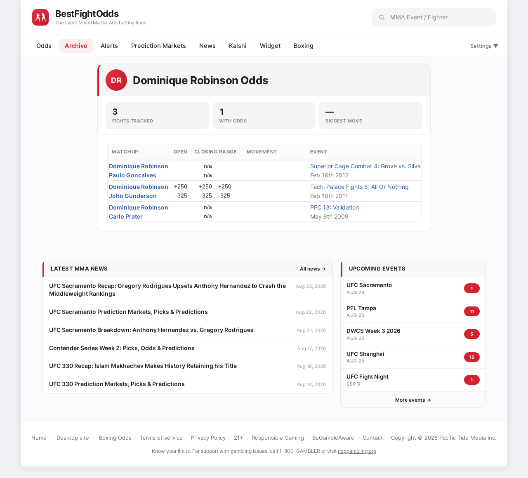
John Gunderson (133, 195)
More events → (413, 400)
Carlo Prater (126, 216)
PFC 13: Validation (334, 207)
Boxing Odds (115, 437)
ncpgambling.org (357, 451)
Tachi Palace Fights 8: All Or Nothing (359, 186)
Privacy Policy (208, 437)
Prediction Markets (158, 45)
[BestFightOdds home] (40, 17)
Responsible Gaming (278, 437)
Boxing (304, 45)
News (207, 45)
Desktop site (73, 437)
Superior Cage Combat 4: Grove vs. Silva (365, 166)
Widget (270, 45)
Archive (76, 45)
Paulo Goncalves (132, 175)
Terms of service (161, 437)
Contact (373, 437)
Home (39, 437)
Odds (44, 45)
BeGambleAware (333, 437)
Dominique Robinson (138, 166)
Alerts (109, 45)
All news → (313, 269)
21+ (238, 437)
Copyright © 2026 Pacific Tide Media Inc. (444, 437)
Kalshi (238, 45)
